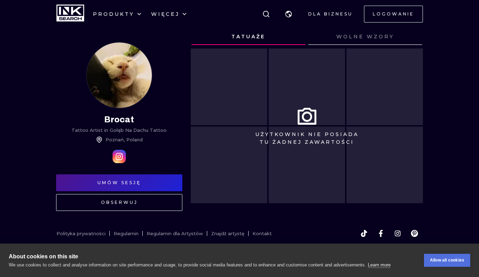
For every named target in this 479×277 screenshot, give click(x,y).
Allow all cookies (447, 260)
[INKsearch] (70, 14)
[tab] (248, 37)
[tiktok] (364, 233)
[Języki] (288, 14)
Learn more (379, 265)
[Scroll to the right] (411, 36)
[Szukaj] (266, 14)
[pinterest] (414, 233)
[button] (288, 14)
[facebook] (380, 233)
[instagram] (397, 233)
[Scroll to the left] (202, 36)
